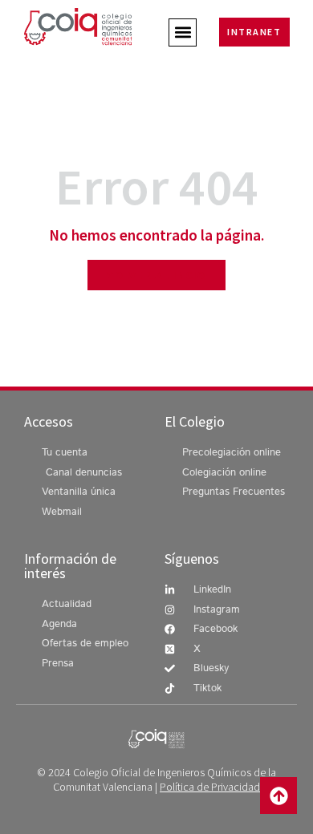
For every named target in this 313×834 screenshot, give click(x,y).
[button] (183, 32)
